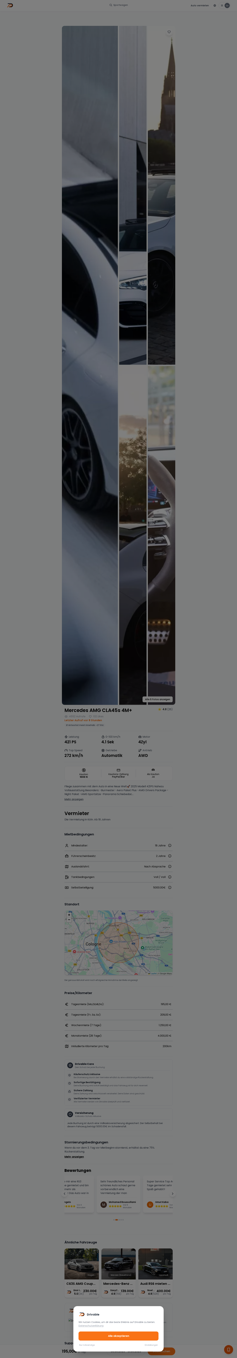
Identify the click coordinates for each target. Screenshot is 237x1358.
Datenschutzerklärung (91, 1325)
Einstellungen (151, 1345)
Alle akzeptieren (118, 1336)
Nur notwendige (87, 1345)
